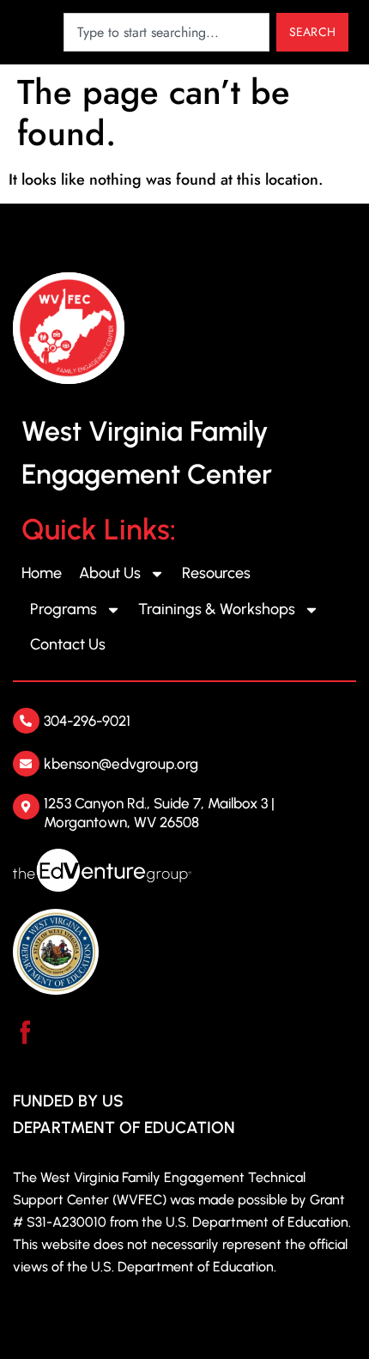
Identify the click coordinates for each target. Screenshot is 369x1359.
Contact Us (68, 644)
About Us (110, 573)
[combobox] (166, 32)
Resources (216, 573)
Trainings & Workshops (216, 609)
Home (41, 573)
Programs (63, 609)
